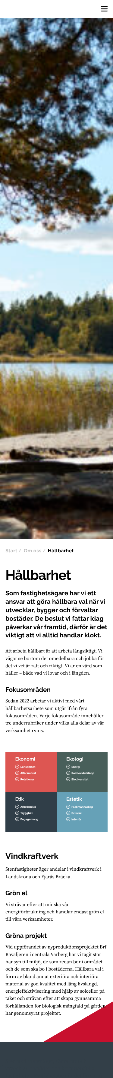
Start (11, 551)
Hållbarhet (61, 551)
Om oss (33, 551)
